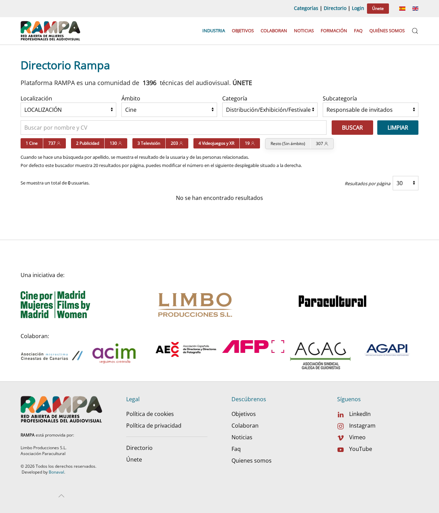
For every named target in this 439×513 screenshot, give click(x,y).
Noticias (304, 30)
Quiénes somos (387, 30)
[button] (415, 31)
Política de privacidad (153, 425)
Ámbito (130, 98)
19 (248, 143)
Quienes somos (252, 460)
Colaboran (274, 30)
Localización (36, 98)
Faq (358, 30)
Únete (378, 8)
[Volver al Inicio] (51, 31)
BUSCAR (352, 127)
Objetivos (243, 30)
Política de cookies (150, 414)
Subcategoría (340, 98)
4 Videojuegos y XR (216, 143)
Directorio (335, 8)
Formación (334, 30)
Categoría (234, 98)
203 (175, 143)
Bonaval (56, 472)
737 (52, 143)
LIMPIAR (398, 127)
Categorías (306, 8)
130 (114, 143)
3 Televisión (149, 143)
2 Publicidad (87, 143)
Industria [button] (213, 30)
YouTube (360, 449)
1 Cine (32, 143)
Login (358, 8)
